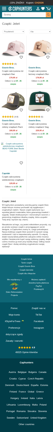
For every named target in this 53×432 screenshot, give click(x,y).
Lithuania (11, 404)
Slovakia (31, 411)
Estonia (44, 385)
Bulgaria (32, 372)
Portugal (10, 411)
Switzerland (22, 418)
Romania (21, 411)
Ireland (24, 398)
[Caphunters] (15, 8)
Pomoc (14, 308)
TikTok (38, 315)
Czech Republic (36, 378)
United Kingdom (38, 418)
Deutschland (22, 385)
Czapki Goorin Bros (26, 266)
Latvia (40, 398)
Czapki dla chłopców (26, 273)
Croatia (13, 378)
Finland (13, 391)
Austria (12, 372)
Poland (43, 404)
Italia (32, 398)
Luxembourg (24, 404)
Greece (40, 391)
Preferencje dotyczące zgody (14, 331)
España (34, 385)
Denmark (9, 385)
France (22, 391)
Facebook (39, 321)
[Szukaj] (48, 14)
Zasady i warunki (14, 341)
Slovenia (42, 411)
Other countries (26, 424)
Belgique (22, 372)
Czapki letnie (26, 259)
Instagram (39, 328)
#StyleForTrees (13, 321)
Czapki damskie (26, 270)
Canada (42, 372)
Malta (35, 404)
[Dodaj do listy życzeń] (21, 57)
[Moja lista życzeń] (42, 8)
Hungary (14, 398)
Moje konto (14, 315)
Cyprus (22, 378)
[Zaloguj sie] (38, 8)
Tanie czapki (26, 263)
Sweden (11, 418)
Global (31, 391)
